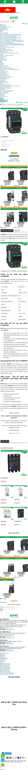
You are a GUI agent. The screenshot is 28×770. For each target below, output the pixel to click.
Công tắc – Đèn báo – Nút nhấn (7, 47)
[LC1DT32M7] (7, 175)
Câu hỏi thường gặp (4, 667)
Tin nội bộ (2, 102)
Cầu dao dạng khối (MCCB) (6, 42)
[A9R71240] (7, 491)
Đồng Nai (2, 656)
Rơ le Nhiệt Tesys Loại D (5, 49)
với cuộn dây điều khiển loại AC (17, 281)
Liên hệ (1, 100)
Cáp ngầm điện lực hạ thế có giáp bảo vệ (9, 69)
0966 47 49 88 (8, 636)
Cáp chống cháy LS (4, 74)
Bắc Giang (2, 655)
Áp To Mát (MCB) (4, 33)
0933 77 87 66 (14, 161)
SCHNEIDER (3, 26)
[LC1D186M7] (21, 566)
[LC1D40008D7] (7, 217)
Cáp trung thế (3, 81)
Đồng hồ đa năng (4, 29)
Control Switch (3, 60)
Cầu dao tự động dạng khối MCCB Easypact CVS (11, 43)
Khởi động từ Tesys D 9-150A (7, 50)
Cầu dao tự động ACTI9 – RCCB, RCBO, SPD (10, 35)
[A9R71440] (7, 513)
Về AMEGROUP (3, 659)
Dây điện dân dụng (4, 66)
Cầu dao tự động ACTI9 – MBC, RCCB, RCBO (10, 40)
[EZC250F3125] (20, 513)
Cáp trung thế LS (4, 71)
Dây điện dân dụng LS (5, 77)
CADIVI (1, 64)
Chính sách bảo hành (5, 670)
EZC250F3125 (17, 521)
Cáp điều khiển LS (4, 75)
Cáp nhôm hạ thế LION (5, 87)
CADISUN (2, 89)
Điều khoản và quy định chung (7, 674)
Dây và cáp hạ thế (4, 67)
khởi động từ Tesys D (10, 369)
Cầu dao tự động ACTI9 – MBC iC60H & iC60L (10, 37)
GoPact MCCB (3, 56)
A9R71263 (17, 499)
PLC (1, 32)
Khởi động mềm (3, 28)
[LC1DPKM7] (7, 196)
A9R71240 (3, 499)
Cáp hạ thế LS (3, 73)
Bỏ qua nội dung (3, 4)
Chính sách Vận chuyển (5, 671)
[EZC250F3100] (14, 463)
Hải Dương (2, 654)
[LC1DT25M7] (20, 175)
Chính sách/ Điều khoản (5, 668)
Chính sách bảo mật (4, 669)
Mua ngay (14, 153)
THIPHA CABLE (3, 78)
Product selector (3, 96)
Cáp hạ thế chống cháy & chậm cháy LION (9, 85)
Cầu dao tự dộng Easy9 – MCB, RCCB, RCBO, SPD (12, 41)
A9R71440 (3, 521)
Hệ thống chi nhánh (4, 653)
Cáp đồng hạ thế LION (5, 84)
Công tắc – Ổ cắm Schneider (6, 55)
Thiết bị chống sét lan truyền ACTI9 (8, 36)
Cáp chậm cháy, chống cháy (6, 68)
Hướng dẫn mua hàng (5, 664)
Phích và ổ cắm (3, 51)
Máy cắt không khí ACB (5, 27)
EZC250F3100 (4, 478)
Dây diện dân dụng (4, 82)
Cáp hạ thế (2, 80)
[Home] (14, 18)
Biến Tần (2, 30)
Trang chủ (4, 104)
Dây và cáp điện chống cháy (6, 90)
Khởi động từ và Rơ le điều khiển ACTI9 (9, 53)
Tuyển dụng (2, 101)
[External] (6, 755)
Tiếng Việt (18, 12)
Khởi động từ (3, 48)
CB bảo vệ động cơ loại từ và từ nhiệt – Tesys (10, 34)
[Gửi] (0, 767)
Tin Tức (2, 98)
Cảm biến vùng (3, 58)
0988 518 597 (8, 642)
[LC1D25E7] (7, 545)
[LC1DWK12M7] (7, 588)
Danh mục (3, 24)
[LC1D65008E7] (7, 566)
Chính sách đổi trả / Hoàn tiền (6, 673)
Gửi (1, 610)
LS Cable (2, 70)
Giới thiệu (2, 95)
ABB (1, 61)
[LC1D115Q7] (20, 217)
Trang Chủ (2, 94)
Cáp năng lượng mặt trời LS (6, 76)
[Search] (13, 21)
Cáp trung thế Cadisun (5, 91)
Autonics (2, 57)
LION (1, 83)
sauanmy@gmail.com (10, 629)
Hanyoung (2, 63)
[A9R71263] (20, 491)
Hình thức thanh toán (5, 666)
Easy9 (1, 54)
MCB (1, 62)
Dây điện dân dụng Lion (5, 88)
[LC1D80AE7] (21, 545)
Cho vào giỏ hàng (14, 156)
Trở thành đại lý (3, 657)
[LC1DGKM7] (20, 196)
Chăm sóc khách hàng (5, 663)
